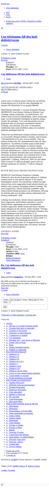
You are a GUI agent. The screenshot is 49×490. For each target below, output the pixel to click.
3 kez (22, 253)
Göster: (6, 300)
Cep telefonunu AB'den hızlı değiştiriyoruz (23, 74)
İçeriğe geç (5, 4)
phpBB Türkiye (19, 466)
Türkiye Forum (34, 466)
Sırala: (25, 300)
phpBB (14, 460)
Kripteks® (5, 240)
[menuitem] (7, 12)
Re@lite (4, 60)
